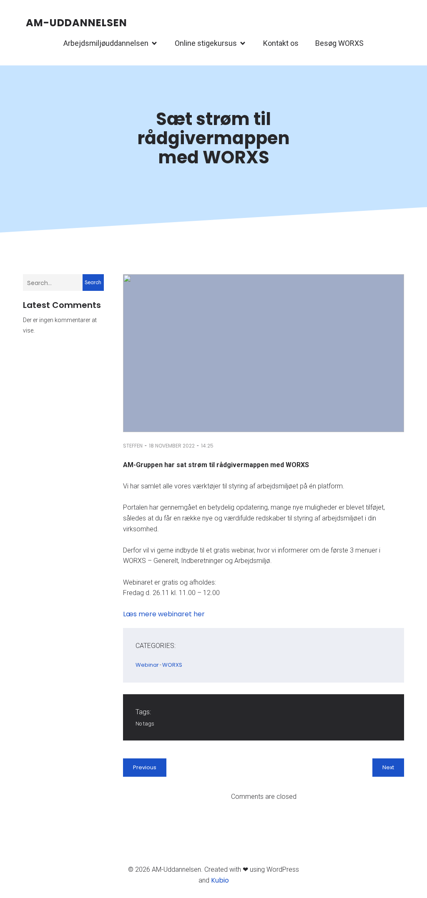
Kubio (220, 880)
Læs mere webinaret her (164, 614)
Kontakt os (281, 43)
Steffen (133, 445)
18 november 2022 (172, 445)
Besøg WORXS (339, 43)
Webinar (147, 665)
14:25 (207, 445)
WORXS (172, 665)
